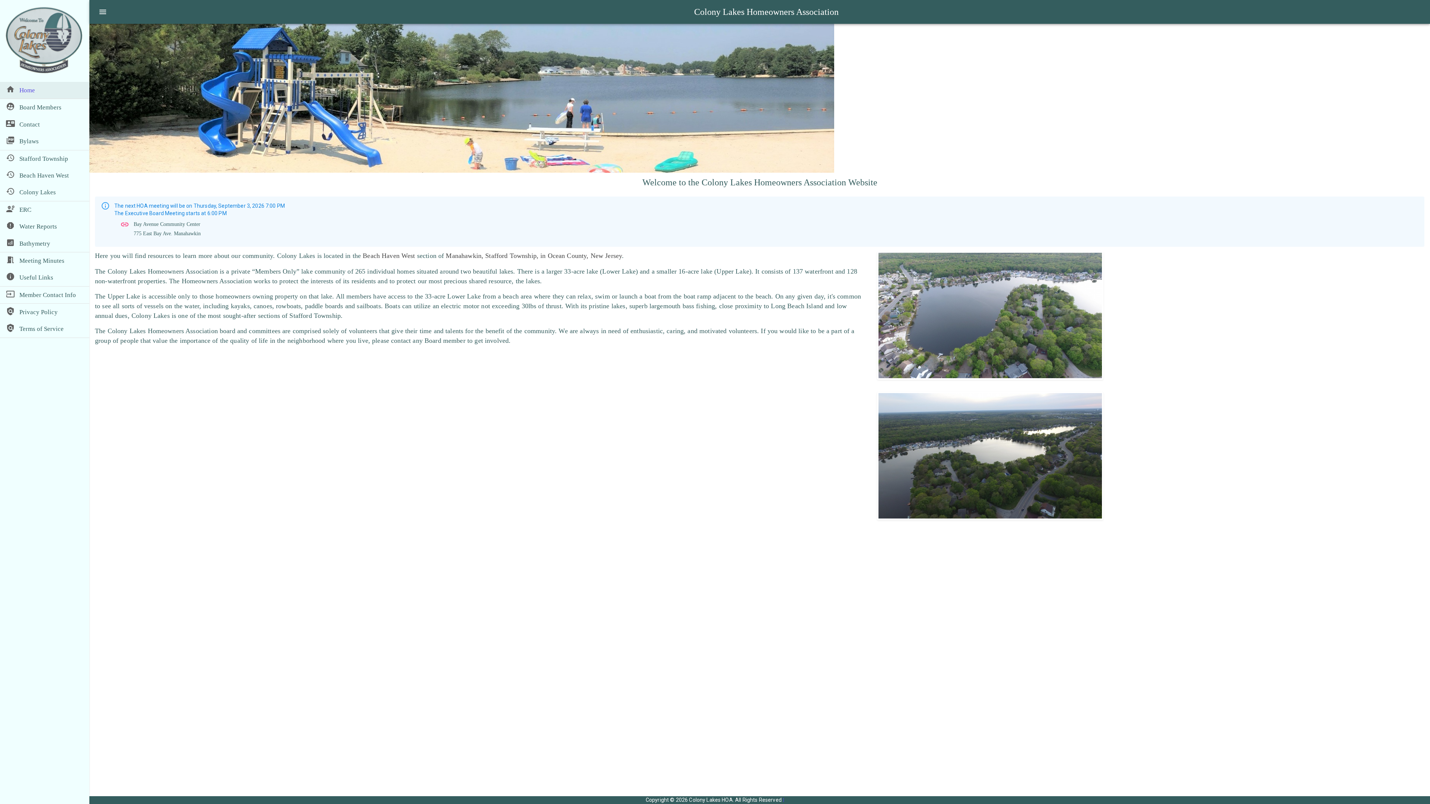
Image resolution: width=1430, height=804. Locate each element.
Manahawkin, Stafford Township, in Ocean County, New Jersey (534, 255)
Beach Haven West (389, 255)
